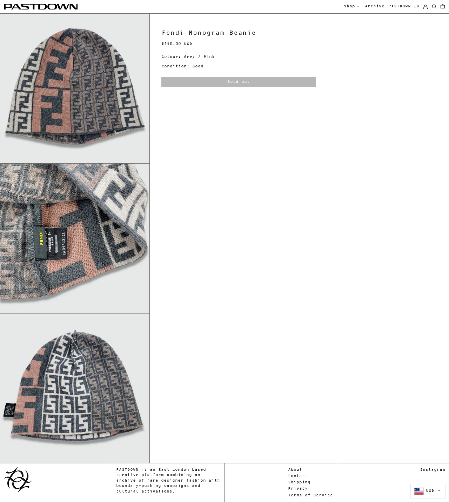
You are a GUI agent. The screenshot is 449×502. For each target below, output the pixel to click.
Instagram (432, 470)
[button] (442, 7)
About (295, 470)
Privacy (298, 489)
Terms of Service (310, 495)
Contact (298, 476)
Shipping (299, 482)
